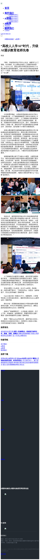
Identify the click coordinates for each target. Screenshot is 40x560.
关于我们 (9, 13)
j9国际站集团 (9, 39)
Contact (7, 30)
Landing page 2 (13, 16)
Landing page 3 (13, 18)
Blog (6, 28)
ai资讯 (8, 18)
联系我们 (9, 28)
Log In (3, 33)
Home (6, 13)
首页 (7, 8)
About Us (8, 23)
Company (8, 27)
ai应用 (17, 39)
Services (7, 25)
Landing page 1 (13, 14)
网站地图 (3, 554)
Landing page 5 (13, 21)
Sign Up (7, 33)
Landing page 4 (13, 20)
